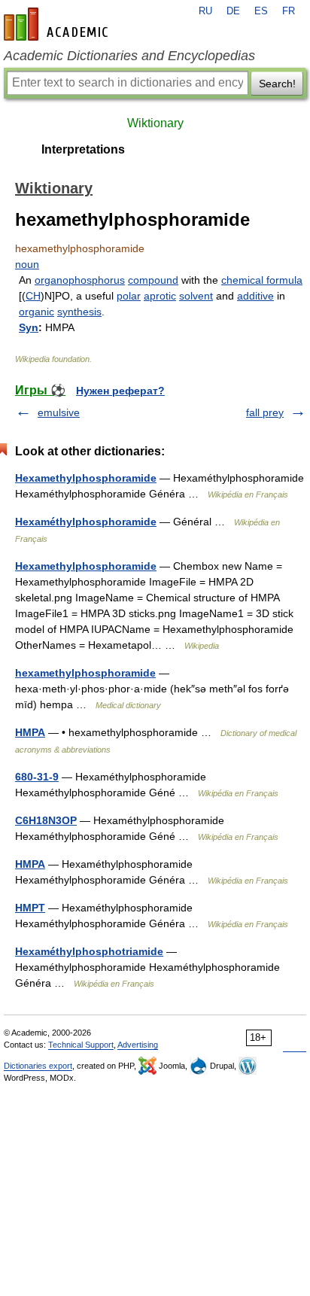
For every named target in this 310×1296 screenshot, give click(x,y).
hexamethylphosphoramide (85, 673)
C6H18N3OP (46, 820)
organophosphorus (80, 280)
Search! (277, 84)
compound (153, 280)
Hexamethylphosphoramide (86, 478)
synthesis (79, 312)
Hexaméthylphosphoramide (86, 522)
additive (255, 296)
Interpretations (83, 149)
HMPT (30, 908)
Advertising (137, 1044)
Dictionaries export (38, 1065)
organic (36, 312)
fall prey (265, 412)
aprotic (160, 296)
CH (33, 296)
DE (233, 11)
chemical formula (261, 280)
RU (205, 11)
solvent (196, 296)
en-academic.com (58, 24)
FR (288, 11)
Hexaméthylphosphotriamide (89, 951)
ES (261, 11)
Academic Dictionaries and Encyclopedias (129, 55)
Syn (28, 327)
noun (27, 264)
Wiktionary (155, 123)
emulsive (59, 412)
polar (129, 296)
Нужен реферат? (120, 391)
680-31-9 (37, 777)
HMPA (30, 732)
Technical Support (81, 1044)
